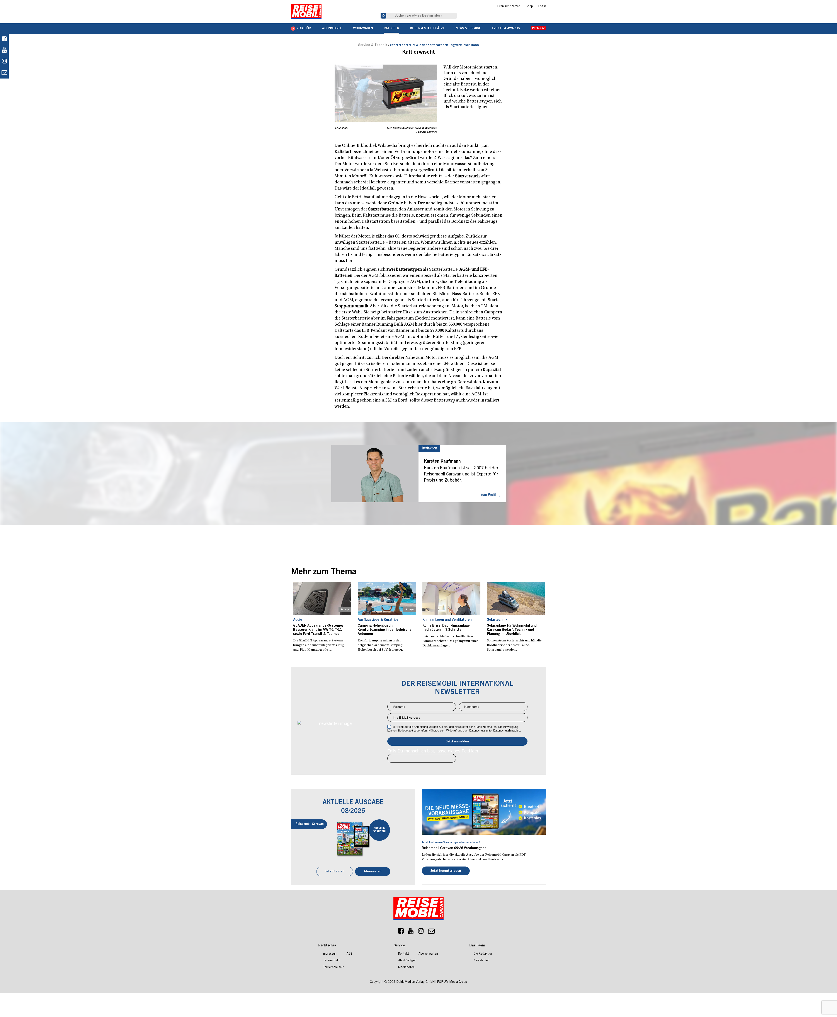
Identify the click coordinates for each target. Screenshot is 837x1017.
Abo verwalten (428, 953)
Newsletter (481, 960)
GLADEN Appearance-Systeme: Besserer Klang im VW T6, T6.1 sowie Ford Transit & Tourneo (318, 630)
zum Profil (488, 495)
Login (542, 6)
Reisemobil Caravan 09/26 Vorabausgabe (454, 848)
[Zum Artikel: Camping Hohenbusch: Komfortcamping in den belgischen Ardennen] (387, 598)
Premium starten (509, 6)
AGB (349, 953)
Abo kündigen (407, 960)
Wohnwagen (363, 28)
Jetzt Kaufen (334, 871)
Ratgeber (391, 28)
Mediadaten (406, 967)
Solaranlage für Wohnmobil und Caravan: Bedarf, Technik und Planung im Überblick (512, 630)
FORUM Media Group (452, 982)
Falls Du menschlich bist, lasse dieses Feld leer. (433, 751)
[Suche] (383, 16)
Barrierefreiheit (333, 967)
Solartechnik (497, 620)
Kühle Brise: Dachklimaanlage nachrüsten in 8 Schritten (446, 628)
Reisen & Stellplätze (427, 28)
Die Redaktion (483, 953)
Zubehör (304, 28)
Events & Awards (506, 28)
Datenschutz (331, 960)
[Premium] (538, 28)
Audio (297, 620)
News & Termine (468, 28)
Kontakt (403, 953)
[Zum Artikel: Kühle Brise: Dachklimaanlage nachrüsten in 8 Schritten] (451, 598)
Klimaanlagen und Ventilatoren (447, 620)
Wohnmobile (332, 28)
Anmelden (457, 741)
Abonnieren (372, 871)
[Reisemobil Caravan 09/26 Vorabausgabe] (484, 812)
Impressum (330, 953)
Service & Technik (372, 45)
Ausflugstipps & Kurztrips (378, 620)
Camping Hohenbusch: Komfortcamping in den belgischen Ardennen (385, 630)
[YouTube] (411, 932)
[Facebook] (4, 39)
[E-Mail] (431, 932)
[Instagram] (421, 932)
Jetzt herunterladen (445, 871)
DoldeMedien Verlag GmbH (415, 982)
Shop (529, 6)
